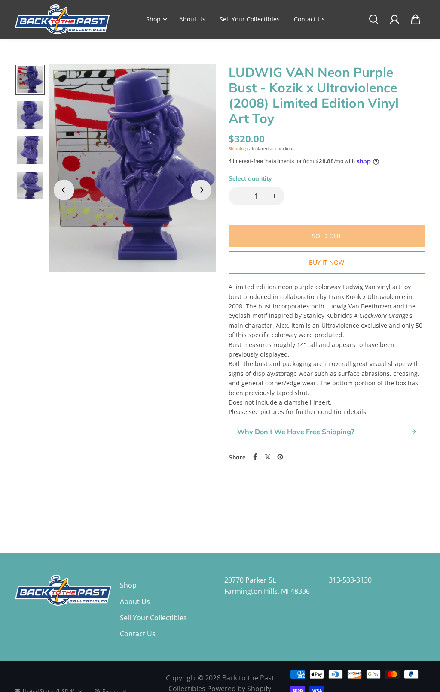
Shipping (237, 148)
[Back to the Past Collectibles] (62, 19)
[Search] (373, 19)
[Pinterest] (280, 457)
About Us (192, 19)
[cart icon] (415, 19)
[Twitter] (268, 457)
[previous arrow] (64, 190)
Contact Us (309, 19)
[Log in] (394, 19)
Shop (153, 19)
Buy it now (326, 262)
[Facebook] (255, 457)
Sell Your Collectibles (250, 19)
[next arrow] (201, 190)
